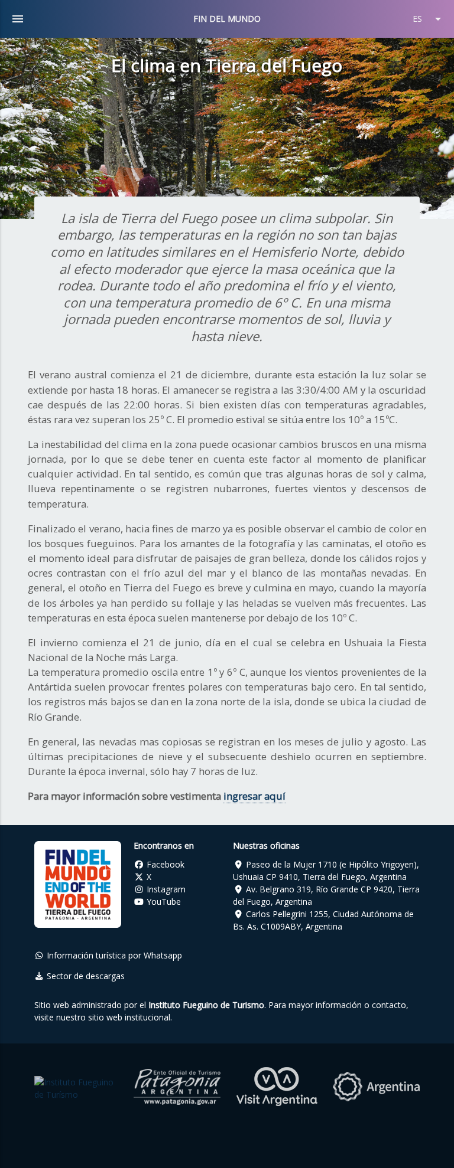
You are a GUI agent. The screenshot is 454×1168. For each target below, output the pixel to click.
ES (429, 19)
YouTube (162, 901)
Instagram (165, 889)
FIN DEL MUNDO (227, 18)
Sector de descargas (84, 975)
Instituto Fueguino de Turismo (206, 1004)
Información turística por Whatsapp (113, 955)
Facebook (164, 864)
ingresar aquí (254, 796)
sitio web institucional (129, 1017)
